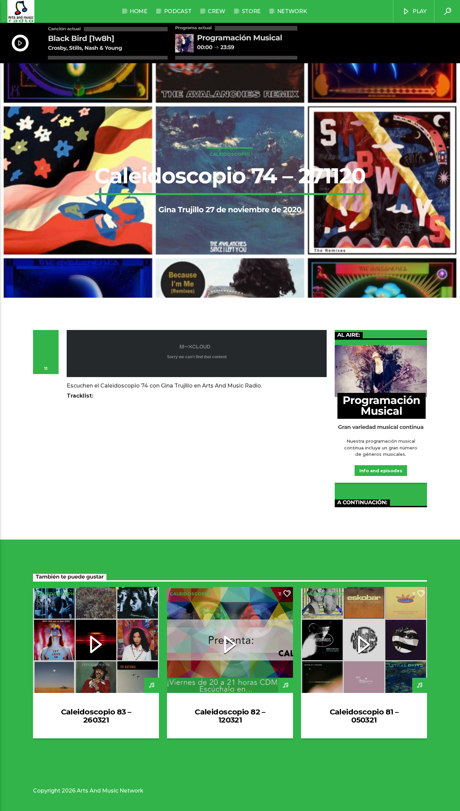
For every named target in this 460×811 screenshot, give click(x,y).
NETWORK (292, 11)
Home (138, 11)
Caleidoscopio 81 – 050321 (364, 716)
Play (418, 11)
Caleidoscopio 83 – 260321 (96, 716)
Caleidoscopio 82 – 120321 (230, 716)
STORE (251, 11)
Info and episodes (380, 470)
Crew (216, 11)
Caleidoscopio (229, 154)
